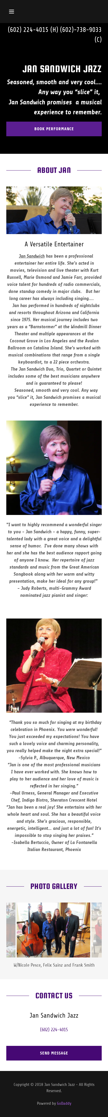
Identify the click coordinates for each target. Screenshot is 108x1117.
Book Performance (54, 128)
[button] (17, 11)
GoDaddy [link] (64, 1103)
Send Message (54, 1053)
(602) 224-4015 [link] (28, 29)
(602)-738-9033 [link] (81, 29)
